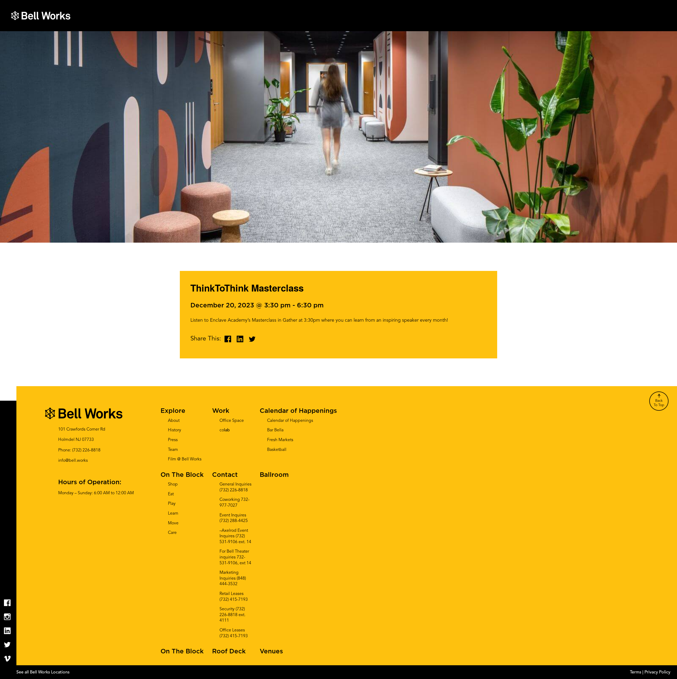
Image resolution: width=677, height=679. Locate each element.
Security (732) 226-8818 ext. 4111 (232, 615)
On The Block (182, 475)
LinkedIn (7, 630)
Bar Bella (275, 430)
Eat (171, 494)
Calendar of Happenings (298, 411)
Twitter (7, 644)
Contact (225, 475)
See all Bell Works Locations (43, 672)
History (174, 430)
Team (173, 450)
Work (220, 411)
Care (172, 533)
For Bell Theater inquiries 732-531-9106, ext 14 (235, 557)
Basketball (276, 450)
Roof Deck (229, 651)
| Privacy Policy (656, 672)
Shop (173, 484)
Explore (173, 411)
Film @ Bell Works (185, 459)
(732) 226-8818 (86, 450)
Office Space (231, 421)
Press (173, 440)
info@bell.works (73, 461)
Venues (271, 651)
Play (172, 504)
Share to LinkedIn (240, 339)
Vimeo (7, 658)
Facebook (7, 602)
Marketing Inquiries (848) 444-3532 (232, 578)
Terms (636, 672)
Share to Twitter (252, 339)
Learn (173, 513)
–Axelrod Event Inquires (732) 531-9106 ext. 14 (235, 536)
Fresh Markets (280, 440)
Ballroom (274, 475)
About (174, 421)
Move (173, 523)
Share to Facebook (228, 339)
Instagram (7, 616)
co (224, 430)
